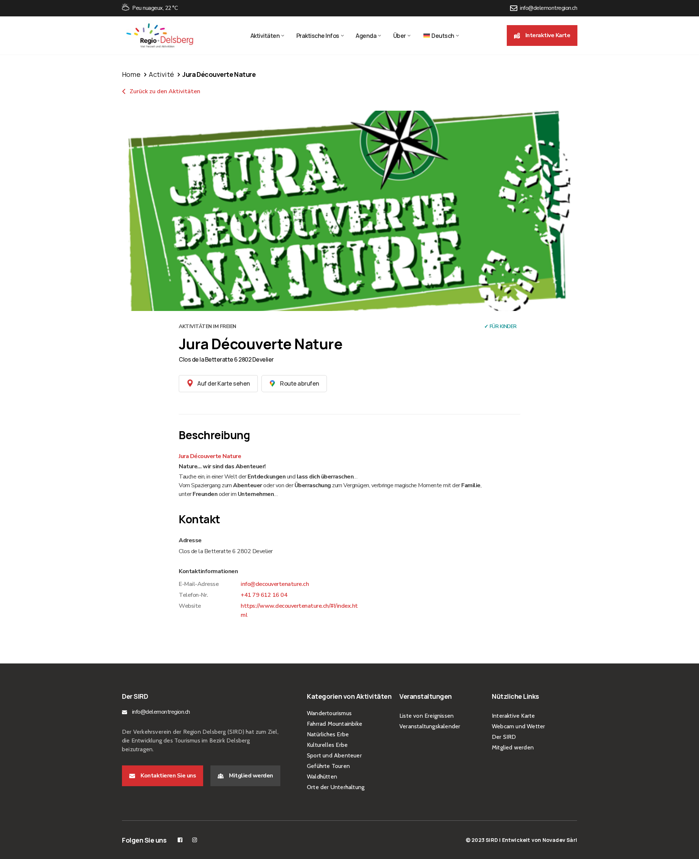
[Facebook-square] (180, 840)
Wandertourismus (329, 713)
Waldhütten (322, 776)
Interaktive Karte (513, 715)
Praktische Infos (317, 36)
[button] (542, 35)
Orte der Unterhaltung (335, 787)
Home (131, 74)
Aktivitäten (265, 36)
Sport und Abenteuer (334, 755)
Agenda (366, 36)
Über (399, 36)
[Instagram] (194, 840)
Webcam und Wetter (518, 726)
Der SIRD (504, 736)
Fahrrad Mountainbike (334, 723)
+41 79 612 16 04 (264, 595)
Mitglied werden (513, 747)
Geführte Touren (328, 766)
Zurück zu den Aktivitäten (164, 91)
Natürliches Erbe (328, 734)
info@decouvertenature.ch (275, 584)
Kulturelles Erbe (327, 744)
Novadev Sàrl (559, 839)
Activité (161, 74)
